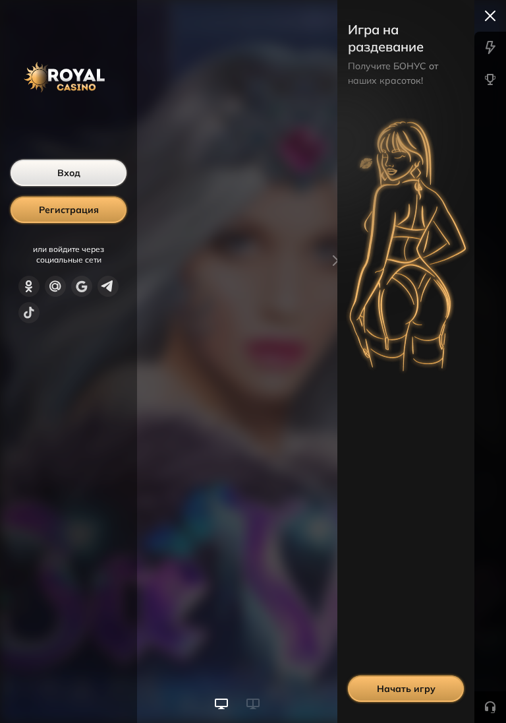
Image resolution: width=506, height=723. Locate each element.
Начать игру (406, 689)
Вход (68, 173)
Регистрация (69, 210)
